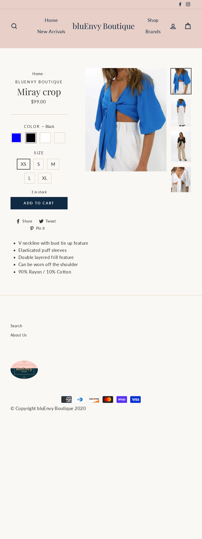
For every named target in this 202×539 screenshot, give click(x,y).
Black (31, 137)
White (45, 137)
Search (16, 326)
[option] (125, 119)
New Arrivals (51, 31)
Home (51, 20)
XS (23, 164)
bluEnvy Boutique (104, 26)
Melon (59, 137)
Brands (153, 31)
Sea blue (16, 137)
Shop (153, 20)
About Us (19, 335)
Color (39, 126)
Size (39, 153)
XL (45, 178)
